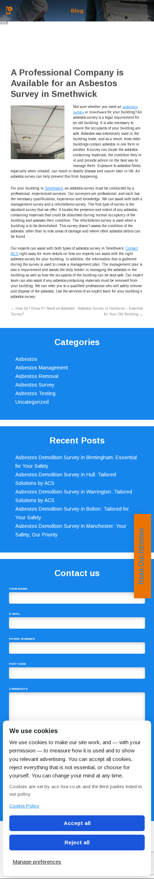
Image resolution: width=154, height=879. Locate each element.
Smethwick (54, 188)
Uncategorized (32, 402)
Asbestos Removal (36, 376)
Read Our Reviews (140, 556)
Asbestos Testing (35, 393)
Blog (77, 11)
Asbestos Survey (34, 385)
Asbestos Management (41, 367)
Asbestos (26, 359)
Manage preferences (37, 862)
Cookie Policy (24, 806)
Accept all (77, 823)
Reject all (77, 842)
